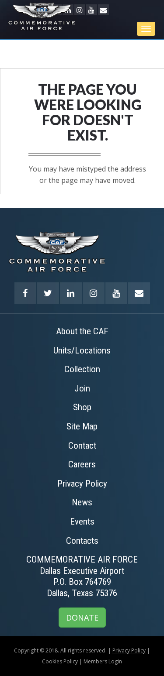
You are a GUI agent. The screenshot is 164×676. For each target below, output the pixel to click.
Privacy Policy (129, 650)
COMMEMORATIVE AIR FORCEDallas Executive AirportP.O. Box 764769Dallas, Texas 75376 (82, 576)
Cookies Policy (60, 661)
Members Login (103, 661)
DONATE (82, 617)
